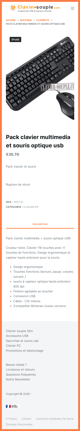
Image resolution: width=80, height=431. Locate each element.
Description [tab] (40, 224)
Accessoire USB (17, 336)
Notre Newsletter (18, 379)
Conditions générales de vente (54, 418)
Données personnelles (19, 424)
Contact (26, 418)
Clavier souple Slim (19, 331)
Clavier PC (31, 206)
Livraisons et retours (20, 369)
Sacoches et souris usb (22, 341)
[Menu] (72, 8)
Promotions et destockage (24, 350)
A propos (11, 418)
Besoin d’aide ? (16, 364)
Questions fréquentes (21, 374)
